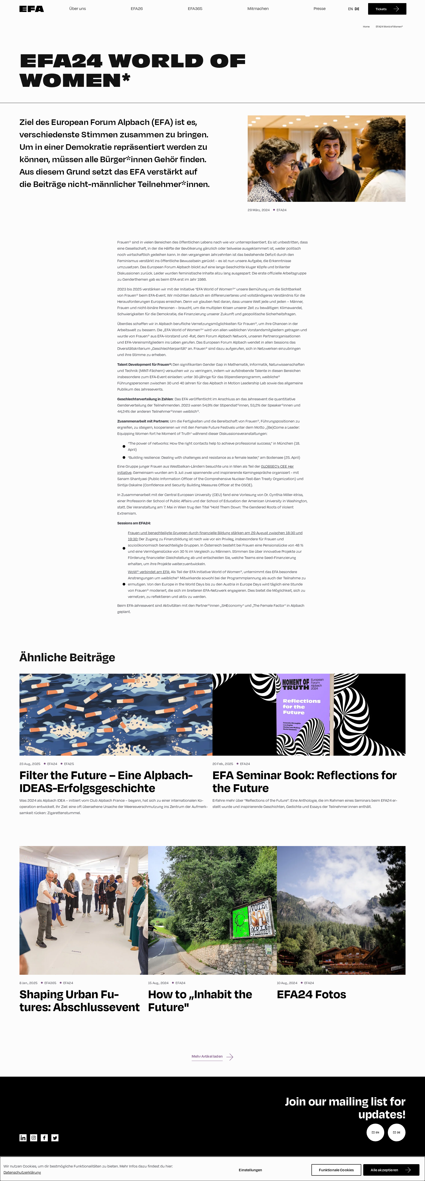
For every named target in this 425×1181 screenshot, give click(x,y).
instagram (33, 1137)
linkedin (23, 1137)
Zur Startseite (31, 9)
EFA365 (195, 8)
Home (366, 26)
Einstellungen (250, 1169)
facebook (44, 1137)
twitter (54, 1137)
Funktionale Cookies (336, 1169)
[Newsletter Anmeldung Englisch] (375, 1132)
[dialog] (212, 1169)
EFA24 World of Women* (389, 26)
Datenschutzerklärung (22, 1172)
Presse (320, 8)
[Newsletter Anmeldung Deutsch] (396, 1132)
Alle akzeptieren (384, 1169)
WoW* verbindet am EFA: (149, 571)
